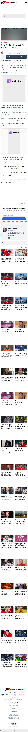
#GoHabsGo (22, 166)
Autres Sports (14, 708)
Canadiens (14, 704)
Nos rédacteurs (14, 714)
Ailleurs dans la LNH (14, 705)
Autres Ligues (14, 706)
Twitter (7, 242)
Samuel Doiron (7, 52)
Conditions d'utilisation (14, 715)
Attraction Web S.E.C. (11, 699)
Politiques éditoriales (14, 718)
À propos (14, 712)
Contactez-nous (14, 720)
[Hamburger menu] (26, 3)
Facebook (14, 724)
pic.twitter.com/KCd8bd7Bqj (11, 169)
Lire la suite (11, 235)
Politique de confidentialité (14, 717)
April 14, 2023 (7, 175)
